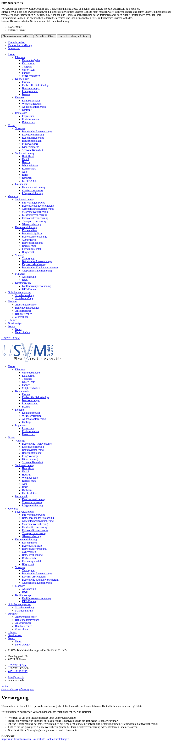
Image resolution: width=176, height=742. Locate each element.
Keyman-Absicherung (34, 264)
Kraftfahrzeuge (23, 282)
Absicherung (29, 276)
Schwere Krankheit (32, 150)
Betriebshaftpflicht (32, 233)
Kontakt (19, 97)
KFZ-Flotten (29, 289)
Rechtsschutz (29, 168)
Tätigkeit (27, 66)
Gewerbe (13, 196)
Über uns (20, 57)
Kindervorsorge (30, 146)
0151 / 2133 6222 (18, 671)
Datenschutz (28, 122)
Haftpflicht (28, 156)
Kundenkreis (22, 78)
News (11, 326)
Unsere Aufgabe (31, 60)
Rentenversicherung (33, 137)
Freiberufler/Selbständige (35, 85)
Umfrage (27, 109)
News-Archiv (22, 332)
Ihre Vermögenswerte (33, 202)
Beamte (26, 94)
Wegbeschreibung (31, 103)
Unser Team (28, 69)
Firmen (26, 82)
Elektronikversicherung (34, 214)
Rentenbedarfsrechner (27, 307)
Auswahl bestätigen (45, 36)
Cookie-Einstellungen (57, 739)
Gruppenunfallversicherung (37, 270)
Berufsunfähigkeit (31, 140)
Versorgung (28, 258)
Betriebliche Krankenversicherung (40, 267)
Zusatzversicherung (32, 190)
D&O (25, 279)
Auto (25, 171)
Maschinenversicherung (35, 211)
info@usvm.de (16, 677)
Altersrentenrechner (25, 304)
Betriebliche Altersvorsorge (37, 131)
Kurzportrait (28, 63)
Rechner (12, 301)
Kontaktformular (31, 100)
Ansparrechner (23, 310)
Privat (11, 125)
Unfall (25, 159)
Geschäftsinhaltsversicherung (38, 208)
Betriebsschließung (32, 242)
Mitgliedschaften (31, 75)
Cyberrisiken (29, 239)
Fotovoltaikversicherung (35, 218)
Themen (12, 320)
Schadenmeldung (24, 295)
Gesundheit (21, 184)
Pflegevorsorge (30, 143)
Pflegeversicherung (32, 193)
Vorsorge (20, 128)
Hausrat (26, 162)
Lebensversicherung (33, 134)
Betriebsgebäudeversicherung (38, 205)
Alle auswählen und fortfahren (17, 36)
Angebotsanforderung (34, 106)
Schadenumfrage (24, 298)
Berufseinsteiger (31, 88)
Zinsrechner (21, 316)
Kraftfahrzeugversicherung (36, 286)
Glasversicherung (31, 224)
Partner (26, 72)
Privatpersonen (30, 91)
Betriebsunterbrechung (34, 236)
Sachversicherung (24, 153)
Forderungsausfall (31, 248)
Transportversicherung (34, 221)
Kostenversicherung (26, 227)
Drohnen (27, 177)
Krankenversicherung (33, 187)
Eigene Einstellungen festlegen (73, 36)
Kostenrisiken (29, 230)
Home (11, 54)
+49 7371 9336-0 (17, 665)
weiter (4, 686)
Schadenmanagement (19, 292)
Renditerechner (23, 313)
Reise (25, 174)
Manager (20, 273)
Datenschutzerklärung (20, 45)
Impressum (14, 48)
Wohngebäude (30, 165)
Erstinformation (16, 42)
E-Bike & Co (29, 180)
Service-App (15, 323)
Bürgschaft (28, 252)
